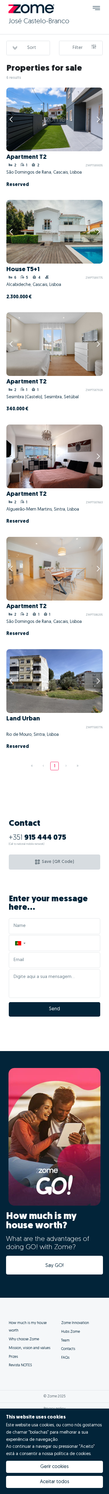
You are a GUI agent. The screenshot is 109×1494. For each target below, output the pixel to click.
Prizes (13, 1357)
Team (65, 1340)
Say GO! (54, 1265)
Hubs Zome (70, 1332)
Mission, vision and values (29, 1348)
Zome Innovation (75, 1323)
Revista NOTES (20, 1365)
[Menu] (96, 9)
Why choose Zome (24, 1339)
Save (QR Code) (58, 862)
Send (54, 1009)
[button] (20, 943)
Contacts (68, 1349)
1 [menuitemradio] (54, 766)
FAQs (65, 1358)
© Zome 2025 (55, 1396)
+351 (37, 838)
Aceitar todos (54, 1482)
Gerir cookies (54, 1466)
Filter (78, 48)
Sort (31, 48)
